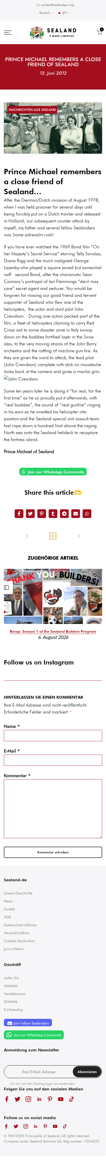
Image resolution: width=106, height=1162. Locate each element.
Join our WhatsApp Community (55, 472)
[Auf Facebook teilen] (19, 513)
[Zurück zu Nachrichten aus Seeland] (53, 536)
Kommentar (17, 775)
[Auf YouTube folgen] (61, 1099)
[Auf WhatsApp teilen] (87, 513)
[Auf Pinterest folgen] (50, 1099)
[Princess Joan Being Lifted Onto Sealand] (27, 536)
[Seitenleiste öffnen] (6, 587)
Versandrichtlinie (16, 932)
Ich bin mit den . (43, 1083)
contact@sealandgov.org (57, 5)
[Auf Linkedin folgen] (39, 1099)
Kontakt (9, 909)
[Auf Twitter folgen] (17, 1099)
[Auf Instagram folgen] (28, 1099)
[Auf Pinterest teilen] (41, 513)
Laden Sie (11, 977)
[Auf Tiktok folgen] (71, 1099)
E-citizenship (13, 1009)
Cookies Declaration (19, 940)
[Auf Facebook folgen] (7, 1099)
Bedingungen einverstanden (54, 1083)
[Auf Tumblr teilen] (53, 513)
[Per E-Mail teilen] (75, 513)
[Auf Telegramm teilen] (64, 513)
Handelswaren (14, 993)
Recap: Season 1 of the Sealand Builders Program (53, 631)
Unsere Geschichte (18, 893)
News (8, 901)
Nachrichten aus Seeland (32, 109)
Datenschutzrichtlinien (20, 924)
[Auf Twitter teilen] (30, 513)
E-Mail (12, 751)
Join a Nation (14, 948)
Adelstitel (10, 985)
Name (12, 726)
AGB (7, 917)
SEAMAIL (11, 1001)
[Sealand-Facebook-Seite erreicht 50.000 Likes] (79, 536)
